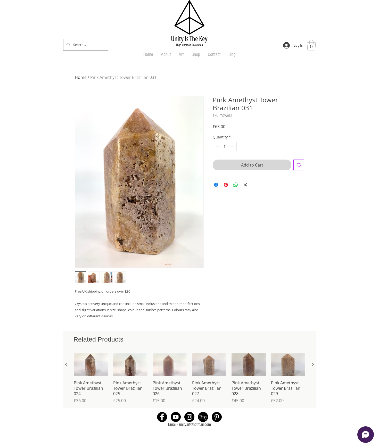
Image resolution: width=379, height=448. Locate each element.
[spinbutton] (224, 146)
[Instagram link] (189, 417)
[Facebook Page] (162, 417)
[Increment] (232, 146)
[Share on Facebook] (216, 185)
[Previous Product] (66, 364)
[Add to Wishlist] (298, 165)
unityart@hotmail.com (195, 424)
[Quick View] (91, 364)
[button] (311, 45)
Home (81, 77)
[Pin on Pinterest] (226, 185)
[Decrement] (216, 146)
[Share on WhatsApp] (236, 185)
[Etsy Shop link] (203, 417)
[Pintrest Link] (217, 417)
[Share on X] (245, 185)
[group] (189, 378)
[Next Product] (313, 364)
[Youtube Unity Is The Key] (176, 417)
